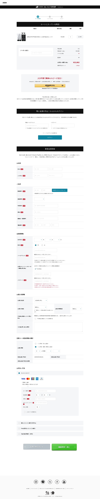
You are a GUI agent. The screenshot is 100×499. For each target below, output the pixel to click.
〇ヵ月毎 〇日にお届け (43, 343)
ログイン (49, 137)
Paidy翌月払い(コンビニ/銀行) (28, 428)
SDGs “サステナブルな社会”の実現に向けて (47, 488)
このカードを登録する (31, 411)
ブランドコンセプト (34, 488)
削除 (81, 36)
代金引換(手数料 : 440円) (27, 434)
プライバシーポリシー (70, 488)
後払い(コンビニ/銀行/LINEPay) (28, 423)
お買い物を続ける (36, 447)
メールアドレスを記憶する (51, 133)
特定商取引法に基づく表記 (60, 488)
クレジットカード (25, 373)
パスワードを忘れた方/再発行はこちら (60, 128)
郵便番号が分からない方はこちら (59, 190)
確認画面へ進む (64, 447)
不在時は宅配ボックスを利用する (45, 318)
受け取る (39, 268)
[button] (50, 86)
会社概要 (27, 488)
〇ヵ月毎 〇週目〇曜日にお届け (45, 346)
